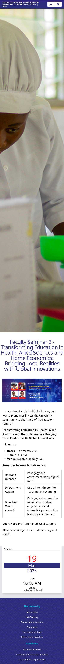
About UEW (32, 612)
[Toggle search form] (58, 4)
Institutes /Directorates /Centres (32, 654)
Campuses (32, 627)
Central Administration (32, 622)
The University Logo (32, 632)
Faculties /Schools (32, 649)
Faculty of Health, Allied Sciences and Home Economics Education (20, 4)
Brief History (32, 617)
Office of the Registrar (32, 637)
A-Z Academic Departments (32, 659)
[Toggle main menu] (50, 4)
